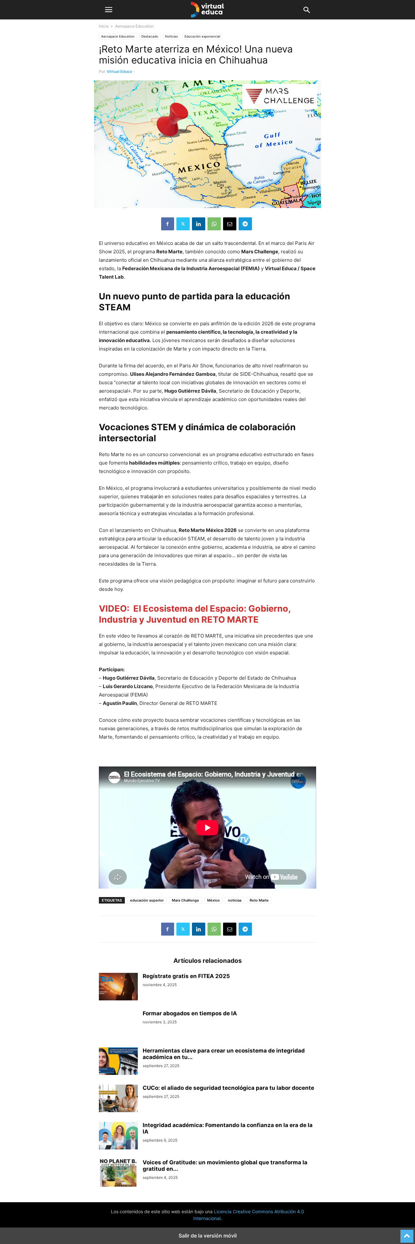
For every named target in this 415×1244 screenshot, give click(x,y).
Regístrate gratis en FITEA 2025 (186, 976)
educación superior (147, 900)
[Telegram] (245, 223)
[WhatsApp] (214, 223)
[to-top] (406, 1233)
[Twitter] (183, 223)
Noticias (171, 36)
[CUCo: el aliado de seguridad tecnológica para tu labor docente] (118, 1099)
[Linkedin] (198, 223)
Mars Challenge (185, 900)
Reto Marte (259, 900)
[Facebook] (167, 223)
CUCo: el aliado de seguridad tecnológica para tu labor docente (228, 1088)
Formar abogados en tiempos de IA (190, 1013)
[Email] (229, 223)
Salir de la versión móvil (208, 1235)
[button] (108, 9)
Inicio (104, 26)
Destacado (149, 36)
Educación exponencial (202, 36)
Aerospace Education (118, 36)
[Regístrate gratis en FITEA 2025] (118, 987)
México (213, 900)
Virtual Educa (119, 71)
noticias (235, 900)
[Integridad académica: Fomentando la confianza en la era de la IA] (118, 1136)
